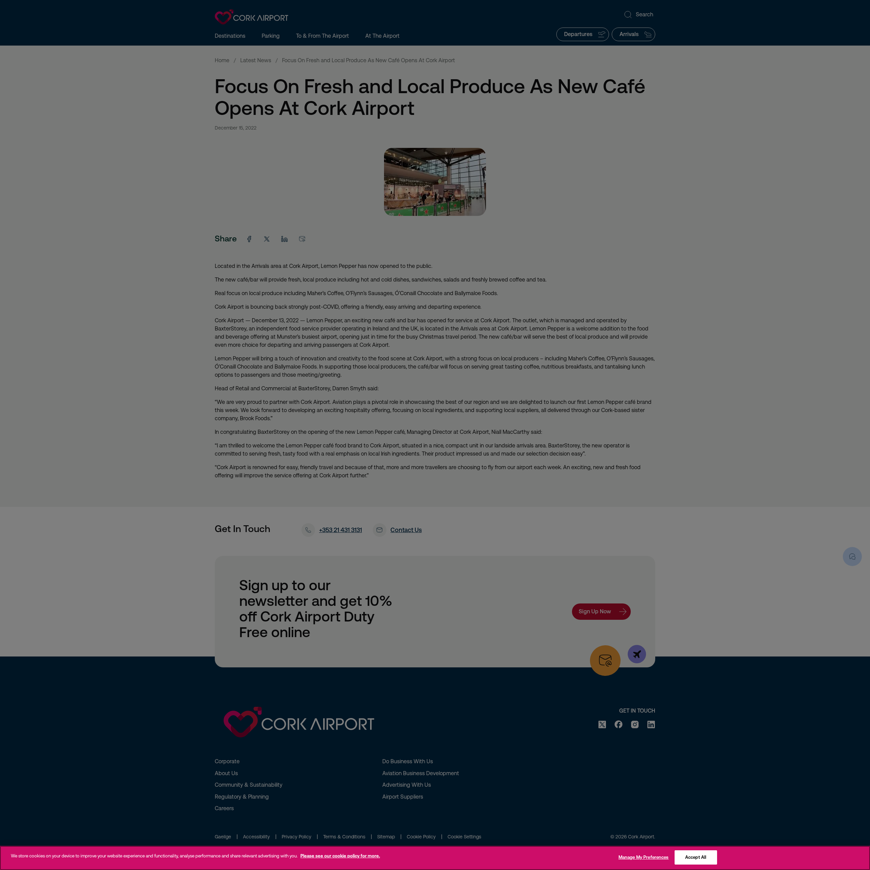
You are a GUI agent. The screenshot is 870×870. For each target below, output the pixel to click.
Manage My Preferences (644, 857)
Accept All (695, 857)
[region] (435, 858)
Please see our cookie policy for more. (340, 855)
